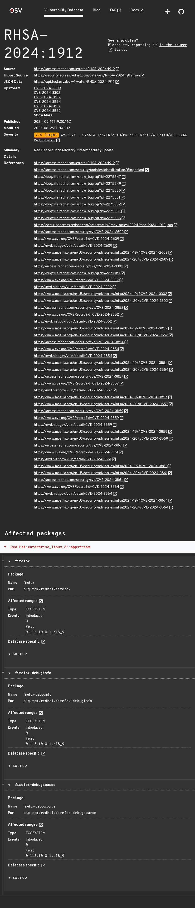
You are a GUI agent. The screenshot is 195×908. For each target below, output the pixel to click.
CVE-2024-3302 (47, 93)
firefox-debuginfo (32, 673)
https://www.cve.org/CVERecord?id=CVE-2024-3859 (76, 418)
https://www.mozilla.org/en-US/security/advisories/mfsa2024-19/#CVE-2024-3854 (101, 363)
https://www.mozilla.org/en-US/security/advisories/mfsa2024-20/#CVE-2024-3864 (101, 507)
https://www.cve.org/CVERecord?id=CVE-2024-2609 (76, 239)
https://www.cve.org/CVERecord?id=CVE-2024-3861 (76, 452)
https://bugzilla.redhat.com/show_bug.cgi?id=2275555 (77, 218)
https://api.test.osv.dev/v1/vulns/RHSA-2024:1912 (74, 82)
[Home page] (16, 12)
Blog (96, 10)
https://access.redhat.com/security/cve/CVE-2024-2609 (79, 232)
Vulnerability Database (63, 10)
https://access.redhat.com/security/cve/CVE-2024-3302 (78, 266)
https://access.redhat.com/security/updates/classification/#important (89, 170)
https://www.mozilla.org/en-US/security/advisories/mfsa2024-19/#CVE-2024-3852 (100, 328)
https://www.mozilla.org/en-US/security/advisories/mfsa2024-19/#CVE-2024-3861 (100, 466)
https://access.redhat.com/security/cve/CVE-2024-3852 (78, 308)
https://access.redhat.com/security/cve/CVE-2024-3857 (78, 377)
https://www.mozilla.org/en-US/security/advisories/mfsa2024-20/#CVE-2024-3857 (101, 404)
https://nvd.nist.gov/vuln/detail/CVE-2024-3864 (73, 494)
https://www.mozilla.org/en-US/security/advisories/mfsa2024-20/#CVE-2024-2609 (101, 259)
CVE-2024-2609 (47, 88)
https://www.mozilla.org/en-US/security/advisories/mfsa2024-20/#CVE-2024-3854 (101, 370)
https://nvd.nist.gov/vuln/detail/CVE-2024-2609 (73, 246)
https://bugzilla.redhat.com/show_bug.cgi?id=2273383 (77, 273)
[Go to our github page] (181, 11)
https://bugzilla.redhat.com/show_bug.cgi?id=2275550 (77, 191)
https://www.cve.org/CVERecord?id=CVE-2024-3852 (76, 315)
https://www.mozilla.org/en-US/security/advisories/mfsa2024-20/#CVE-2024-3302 (101, 301)
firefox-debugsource (34, 785)
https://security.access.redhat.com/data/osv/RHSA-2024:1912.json (87, 75)
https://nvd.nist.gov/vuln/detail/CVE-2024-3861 (72, 459)
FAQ (113, 10)
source (20, 654)
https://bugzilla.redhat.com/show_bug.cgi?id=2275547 (77, 177)
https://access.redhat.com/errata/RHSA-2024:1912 (74, 69)
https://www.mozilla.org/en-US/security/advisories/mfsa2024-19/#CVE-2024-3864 (101, 501)
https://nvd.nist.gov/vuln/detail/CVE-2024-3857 (73, 390)
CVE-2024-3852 (47, 97)
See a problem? (123, 40)
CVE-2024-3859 (47, 111)
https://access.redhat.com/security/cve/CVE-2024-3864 (79, 480)
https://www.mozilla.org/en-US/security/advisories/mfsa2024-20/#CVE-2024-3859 (101, 439)
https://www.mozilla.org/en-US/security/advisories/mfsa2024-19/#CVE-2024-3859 (100, 432)
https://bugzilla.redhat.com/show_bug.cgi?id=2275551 (77, 197)
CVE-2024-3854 (47, 102)
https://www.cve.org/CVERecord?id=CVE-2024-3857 (76, 383)
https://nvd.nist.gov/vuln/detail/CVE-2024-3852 (73, 321)
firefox (21, 561)
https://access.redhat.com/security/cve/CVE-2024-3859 (78, 411)
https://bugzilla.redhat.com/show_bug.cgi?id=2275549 (77, 184)
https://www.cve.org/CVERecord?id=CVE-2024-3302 (76, 280)
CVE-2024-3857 (47, 106)
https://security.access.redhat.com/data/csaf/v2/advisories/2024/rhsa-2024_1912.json (103, 225)
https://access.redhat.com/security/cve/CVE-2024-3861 (78, 445)
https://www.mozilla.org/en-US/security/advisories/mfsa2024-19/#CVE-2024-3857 (100, 397)
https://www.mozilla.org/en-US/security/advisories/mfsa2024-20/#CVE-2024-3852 (101, 335)
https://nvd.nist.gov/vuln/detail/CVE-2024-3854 (73, 356)
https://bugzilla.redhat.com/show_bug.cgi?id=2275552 (77, 204)
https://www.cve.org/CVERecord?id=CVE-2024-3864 (76, 487)
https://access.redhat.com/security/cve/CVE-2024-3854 (79, 342)
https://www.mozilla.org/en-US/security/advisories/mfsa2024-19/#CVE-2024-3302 (100, 294)
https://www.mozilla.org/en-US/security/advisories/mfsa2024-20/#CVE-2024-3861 (100, 473)
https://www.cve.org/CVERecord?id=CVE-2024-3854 (76, 349)
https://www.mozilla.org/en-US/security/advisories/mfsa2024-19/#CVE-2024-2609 (101, 253)
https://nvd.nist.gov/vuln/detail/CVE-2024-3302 (73, 287)
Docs (135, 10)
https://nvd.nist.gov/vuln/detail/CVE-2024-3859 (73, 425)
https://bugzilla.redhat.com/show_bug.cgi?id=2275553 (77, 211)
